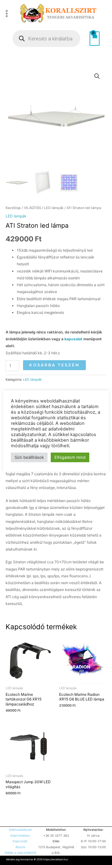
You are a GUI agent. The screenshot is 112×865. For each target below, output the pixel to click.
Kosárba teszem (54, 365)
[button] (97, 76)
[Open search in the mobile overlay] (46, 38)
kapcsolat (73, 339)
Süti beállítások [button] (29, 457)
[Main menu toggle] (7, 13)
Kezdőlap (13, 208)
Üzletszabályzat (20, 829)
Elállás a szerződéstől (20, 852)
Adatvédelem (20, 835)
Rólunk (20, 847)
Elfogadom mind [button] (70, 457)
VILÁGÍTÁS (32, 208)
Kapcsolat (20, 841)
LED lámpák (53, 208)
